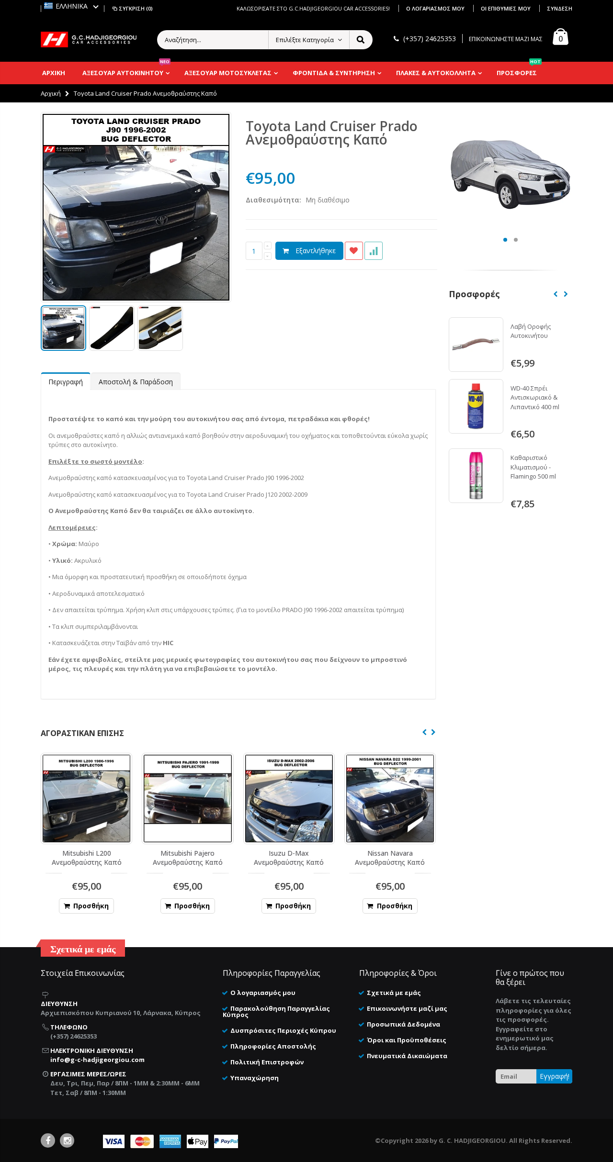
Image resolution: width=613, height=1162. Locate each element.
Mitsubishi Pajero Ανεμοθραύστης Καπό (188, 858)
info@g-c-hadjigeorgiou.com (97, 1059)
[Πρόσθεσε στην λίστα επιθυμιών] (354, 251)
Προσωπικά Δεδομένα (403, 1024)
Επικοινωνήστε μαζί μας (407, 1008)
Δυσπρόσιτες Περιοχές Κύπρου (283, 1030)
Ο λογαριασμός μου (436, 8)
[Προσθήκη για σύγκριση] (373, 251)
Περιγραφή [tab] (65, 381)
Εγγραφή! (554, 1076)
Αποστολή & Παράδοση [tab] (136, 381)
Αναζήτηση (360, 40)
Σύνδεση (559, 8)
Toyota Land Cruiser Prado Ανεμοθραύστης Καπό (332, 132)
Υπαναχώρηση (254, 1077)
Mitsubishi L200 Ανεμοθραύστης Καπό (87, 858)
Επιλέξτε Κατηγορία (305, 39)
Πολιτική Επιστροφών (267, 1062)
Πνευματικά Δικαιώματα (407, 1055)
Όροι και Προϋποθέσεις (406, 1040)
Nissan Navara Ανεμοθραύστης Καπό (390, 858)
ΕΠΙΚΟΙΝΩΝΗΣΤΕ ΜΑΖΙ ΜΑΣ (506, 39)
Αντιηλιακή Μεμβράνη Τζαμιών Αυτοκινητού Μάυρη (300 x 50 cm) (540, 409)
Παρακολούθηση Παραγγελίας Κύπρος (276, 1011)
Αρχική (51, 93)
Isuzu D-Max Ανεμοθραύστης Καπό (289, 858)
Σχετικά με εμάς (394, 992)
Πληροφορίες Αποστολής (273, 1046)
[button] (71, 6)
